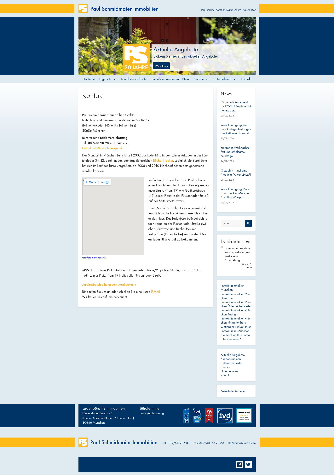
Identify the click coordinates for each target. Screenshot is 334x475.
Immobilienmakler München (232, 288)
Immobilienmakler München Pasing (236, 312)
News (186, 79)
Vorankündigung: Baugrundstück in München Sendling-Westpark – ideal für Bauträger (235, 193)
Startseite (89, 79)
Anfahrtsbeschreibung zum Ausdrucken (109, 285)
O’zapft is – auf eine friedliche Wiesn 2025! (236, 173)
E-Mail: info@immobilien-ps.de (102, 148)
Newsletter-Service (233, 391)
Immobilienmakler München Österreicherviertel (236, 304)
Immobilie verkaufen (134, 79)
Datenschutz (233, 10)
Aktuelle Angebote (233, 355)
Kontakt (220, 10)
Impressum (207, 10)
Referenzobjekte (231, 363)
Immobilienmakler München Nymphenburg (236, 321)
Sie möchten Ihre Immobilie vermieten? (235, 337)
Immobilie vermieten (165, 79)
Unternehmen (222, 79)
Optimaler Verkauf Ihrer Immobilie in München (236, 329)
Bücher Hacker (163, 161)
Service (199, 79)
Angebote (105, 79)
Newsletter (249, 10)
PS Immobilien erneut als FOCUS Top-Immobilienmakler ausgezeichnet (236, 106)
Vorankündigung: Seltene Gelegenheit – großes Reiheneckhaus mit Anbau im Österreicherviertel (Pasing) (236, 129)
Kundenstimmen (231, 359)
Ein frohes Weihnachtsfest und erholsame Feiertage (235, 152)
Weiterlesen (161, 66)
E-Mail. (156, 292)
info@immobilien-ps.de (241, 443)
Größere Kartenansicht (94, 257)
